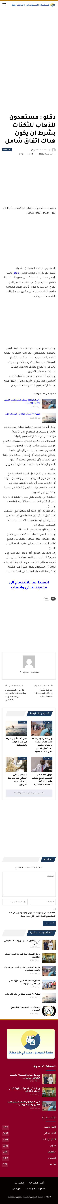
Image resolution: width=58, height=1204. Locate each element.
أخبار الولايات (49, 1139)
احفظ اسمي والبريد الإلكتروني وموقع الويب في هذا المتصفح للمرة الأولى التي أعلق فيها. (32, 914)
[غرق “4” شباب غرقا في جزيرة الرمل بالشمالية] (49, 418)
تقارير (53, 1146)
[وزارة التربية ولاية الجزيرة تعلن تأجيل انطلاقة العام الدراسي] (49, 958)
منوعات (52, 1152)
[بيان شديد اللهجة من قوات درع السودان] (49, 1011)
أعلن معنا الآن (36, 1183)
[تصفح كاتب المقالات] (29, 661)
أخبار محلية (7, 149)
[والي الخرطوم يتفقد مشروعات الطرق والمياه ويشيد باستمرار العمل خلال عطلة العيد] (49, 404)
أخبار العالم (50, 1133)
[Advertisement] (32, 32)
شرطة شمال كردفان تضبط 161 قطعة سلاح (44, 693)
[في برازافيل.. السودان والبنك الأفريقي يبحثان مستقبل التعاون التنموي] (49, 945)
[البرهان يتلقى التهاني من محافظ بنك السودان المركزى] (16, 764)
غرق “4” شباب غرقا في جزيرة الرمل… (22, 414)
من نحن (16, 1189)
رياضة (52, 1164)
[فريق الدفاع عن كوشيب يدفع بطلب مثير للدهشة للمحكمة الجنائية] (42, 764)
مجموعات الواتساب (35, 1189)
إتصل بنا (19, 1183)
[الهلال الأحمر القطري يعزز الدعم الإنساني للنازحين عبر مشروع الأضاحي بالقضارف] (49, 985)
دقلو (46, 599)
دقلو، (16, 273)
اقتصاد (52, 1158)
